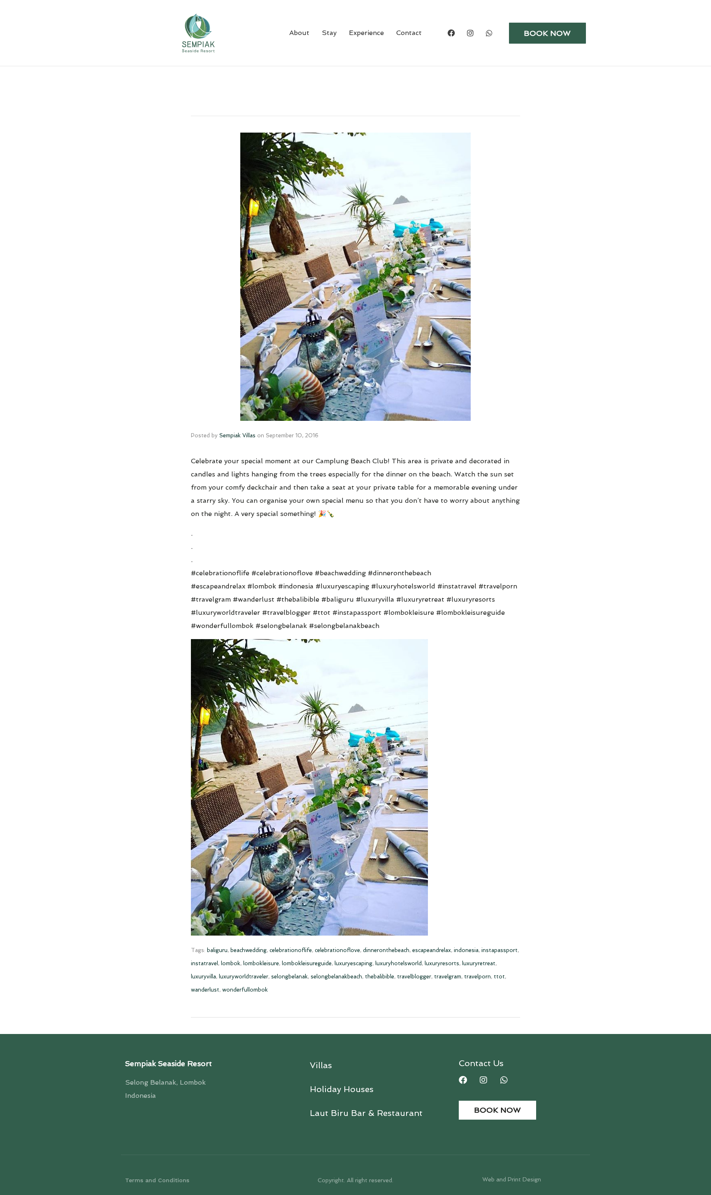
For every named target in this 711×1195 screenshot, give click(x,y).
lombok (230, 963)
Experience (366, 33)
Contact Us (481, 1063)
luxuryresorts (442, 963)
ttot (499, 976)
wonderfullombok (245, 990)
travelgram (447, 976)
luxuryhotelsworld (398, 963)
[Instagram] (470, 33)
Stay (329, 33)
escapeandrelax (431, 950)
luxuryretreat (478, 963)
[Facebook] (451, 33)
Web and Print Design (511, 1179)
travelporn (477, 976)
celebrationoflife (291, 950)
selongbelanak (289, 976)
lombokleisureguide (307, 963)
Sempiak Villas (237, 435)
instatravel (204, 963)
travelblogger (414, 976)
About (299, 33)
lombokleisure (261, 963)
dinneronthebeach (386, 950)
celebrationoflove (337, 950)
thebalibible (379, 976)
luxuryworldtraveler (243, 976)
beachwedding (248, 950)
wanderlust (205, 990)
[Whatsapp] (489, 33)
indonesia (466, 950)
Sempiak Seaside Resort (168, 1063)
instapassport (499, 950)
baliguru (217, 950)
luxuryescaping (353, 963)
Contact (409, 33)
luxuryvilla (203, 976)
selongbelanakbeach (336, 976)
